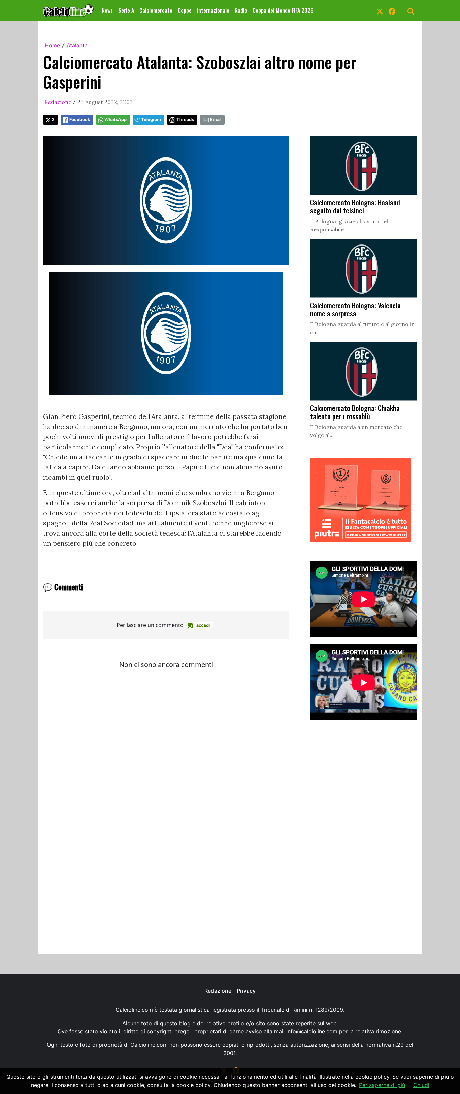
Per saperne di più (382, 1085)
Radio (241, 10)
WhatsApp (115, 119)
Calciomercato (155, 10)
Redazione (57, 101)
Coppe (185, 10)
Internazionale (213, 10)
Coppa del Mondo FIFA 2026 (283, 10)
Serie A (126, 10)
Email (215, 119)
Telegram (151, 119)
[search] (411, 10)
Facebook (79, 119)
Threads (185, 119)
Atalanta (77, 45)
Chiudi (421, 1085)
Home (52, 45)
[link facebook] (392, 10)
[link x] (380, 10)
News (107, 10)
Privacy (246, 990)
